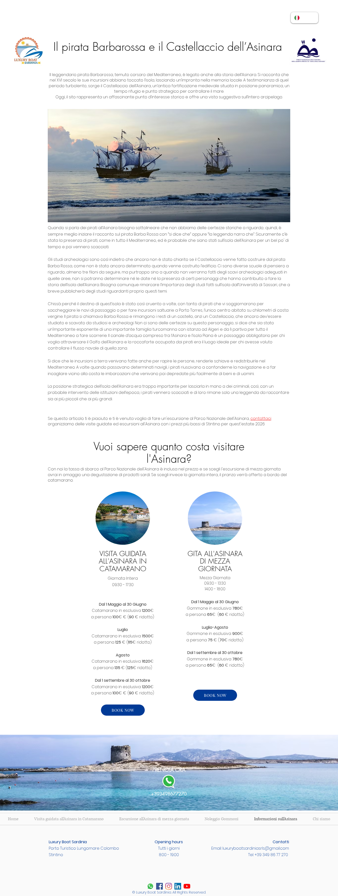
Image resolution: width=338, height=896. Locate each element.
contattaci (260, 418)
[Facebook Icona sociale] (159, 886)
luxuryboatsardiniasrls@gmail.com (255, 848)
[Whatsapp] (150, 886)
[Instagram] (168, 886)
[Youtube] (187, 886)
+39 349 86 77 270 (271, 855)
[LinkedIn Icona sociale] (177, 886)
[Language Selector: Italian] (304, 17)
